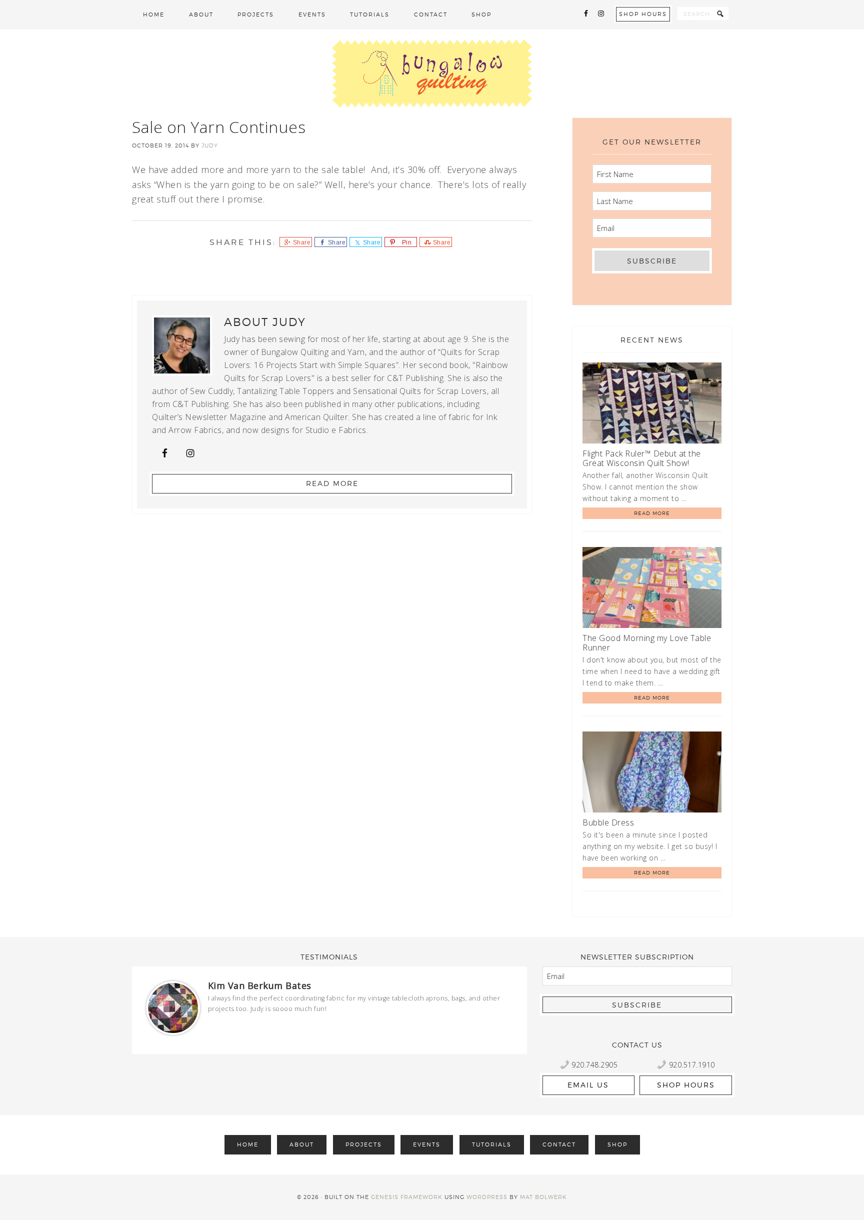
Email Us (588, 1084)
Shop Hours (643, 14)
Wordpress (487, 1197)
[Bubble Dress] (652, 774)
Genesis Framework (406, 1197)
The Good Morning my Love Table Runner (646, 642)
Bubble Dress (608, 822)
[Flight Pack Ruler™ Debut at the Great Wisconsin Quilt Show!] (652, 404)
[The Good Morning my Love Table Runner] (652, 589)
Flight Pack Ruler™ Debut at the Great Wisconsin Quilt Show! (641, 458)
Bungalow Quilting (432, 74)
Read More (332, 483)
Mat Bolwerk (543, 1197)
